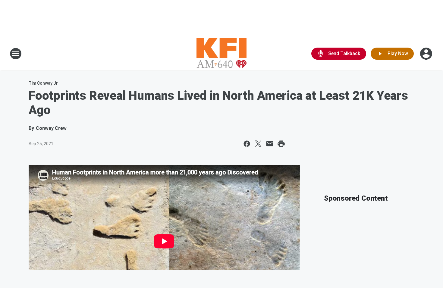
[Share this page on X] (258, 143)
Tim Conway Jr (43, 83)
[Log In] (426, 54)
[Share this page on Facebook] (247, 143)
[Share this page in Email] (269, 143)
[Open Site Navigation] (16, 54)
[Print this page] (281, 143)
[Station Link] (221, 53)
